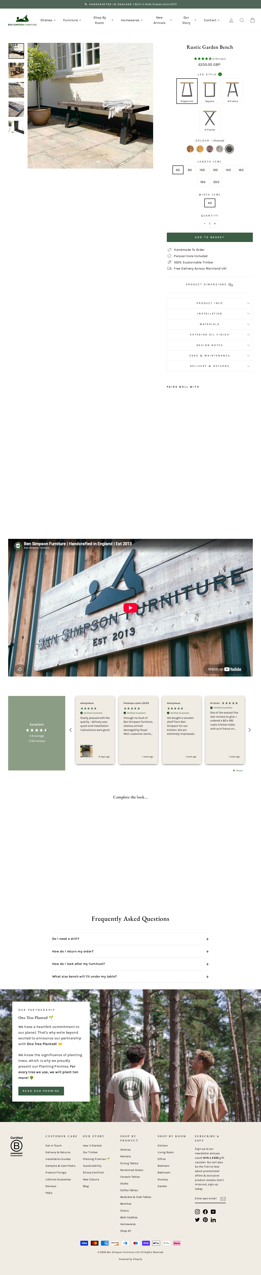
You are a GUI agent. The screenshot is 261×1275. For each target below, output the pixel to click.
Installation (209, 313)
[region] (160, 730)
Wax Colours (91, 1179)
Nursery (163, 1179)
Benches (126, 1203)
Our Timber (90, 1152)
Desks (124, 1183)
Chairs (124, 1210)
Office (162, 1159)
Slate (220, 149)
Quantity (210, 215)
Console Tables (130, 1176)
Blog (86, 1186)
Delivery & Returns (210, 365)
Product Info (210, 303)
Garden (162, 1186)
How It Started (92, 1145)
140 (228, 170)
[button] (210, 59)
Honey (200, 149)
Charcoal (229, 149)
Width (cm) (210, 194)
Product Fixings (55, 1172)
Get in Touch (53, 1145)
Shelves (125, 1149)
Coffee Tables (129, 1190)
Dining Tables (129, 1163)
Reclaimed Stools (131, 1170)
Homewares (128, 1224)
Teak (190, 149)
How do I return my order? (130, 951)
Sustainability (92, 1165)
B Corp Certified (93, 1172)
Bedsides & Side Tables (135, 1196)
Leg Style (209, 74)
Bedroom (163, 1165)
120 (215, 170)
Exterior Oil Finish (210, 334)
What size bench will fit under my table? (130, 976)
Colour (210, 140)
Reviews (50, 1186)
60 (178, 170)
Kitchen (163, 1145)
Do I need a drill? (130, 939)
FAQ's (48, 1192)
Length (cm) (210, 161)
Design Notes (210, 345)
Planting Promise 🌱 (96, 1159)
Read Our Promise (41, 1090)
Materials (210, 324)
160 (241, 170)
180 (203, 182)
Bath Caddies (129, 1217)
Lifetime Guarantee (58, 1179)
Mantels (125, 1156)
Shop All (125, 1230)
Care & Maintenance (209, 355)
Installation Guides (58, 1159)
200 (216, 182)
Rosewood (210, 149)
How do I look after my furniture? (130, 964)
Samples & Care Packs (60, 1165)
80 (190, 170)
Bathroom (164, 1172)
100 (202, 170)
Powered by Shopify (130, 1259)
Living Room (166, 1152)
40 (210, 203)
